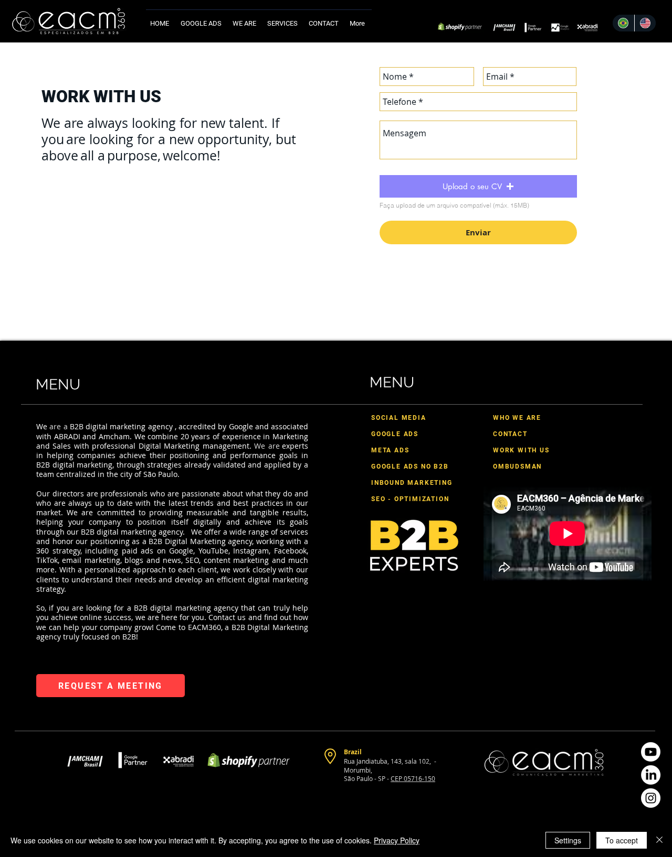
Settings (567, 840)
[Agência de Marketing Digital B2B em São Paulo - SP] (650, 798)
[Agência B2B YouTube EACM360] (650, 752)
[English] (645, 23)
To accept (621, 840)
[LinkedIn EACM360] (650, 775)
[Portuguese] (623, 23)
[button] (283, 18)
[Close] (659, 840)
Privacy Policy (396, 840)
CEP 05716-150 (413, 778)
